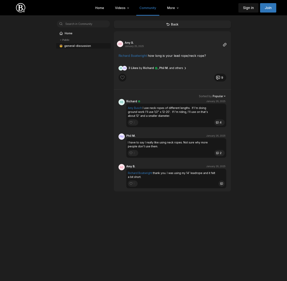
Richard (131, 101)
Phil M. (130, 135)
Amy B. (129, 42)
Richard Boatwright (133, 56)
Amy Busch (135, 108)
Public (65, 39)
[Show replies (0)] (221, 183)
